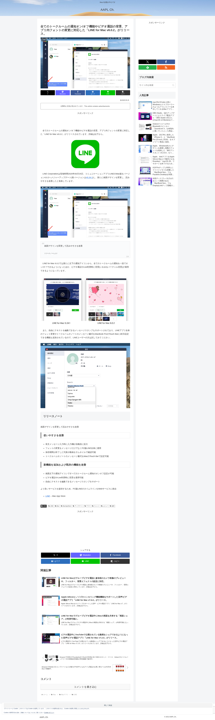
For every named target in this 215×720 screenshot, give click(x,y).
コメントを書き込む (85, 686)
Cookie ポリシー (49, 712)
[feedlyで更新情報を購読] (148, 67)
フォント (96, 506)
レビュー (105, 506)
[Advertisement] (85, 120)
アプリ (88, 506)
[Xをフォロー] (148, 62)
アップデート (79, 506)
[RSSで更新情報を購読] (166, 67)
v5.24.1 (89, 177)
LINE (47, 496)
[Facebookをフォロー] (166, 62)
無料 (113, 506)
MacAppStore (67, 506)
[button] (123, 92)
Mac (58, 506)
